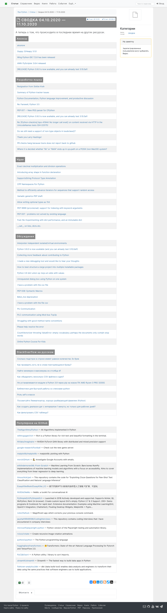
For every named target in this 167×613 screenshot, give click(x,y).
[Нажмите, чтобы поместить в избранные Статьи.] (29, 582)
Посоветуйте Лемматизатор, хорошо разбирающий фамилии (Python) (51, 400)
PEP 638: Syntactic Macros (29, 291)
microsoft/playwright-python (30, 528)
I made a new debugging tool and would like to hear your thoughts (48, 261)
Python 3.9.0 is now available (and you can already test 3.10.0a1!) (47, 249)
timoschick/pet (24, 477)
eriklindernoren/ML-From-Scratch (32, 465)
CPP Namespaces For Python (30, 184)
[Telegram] (101, 582)
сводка (131, 33)
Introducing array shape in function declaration (39, 172)
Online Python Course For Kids (31, 341)
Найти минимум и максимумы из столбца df (39, 371)
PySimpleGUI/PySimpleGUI (29, 498)
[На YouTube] (153, 606)
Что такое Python (11, 605)
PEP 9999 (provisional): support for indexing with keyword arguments (49, 208)
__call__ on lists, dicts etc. (29, 226)
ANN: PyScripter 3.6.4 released (31, 63)
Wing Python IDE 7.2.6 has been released (36, 57)
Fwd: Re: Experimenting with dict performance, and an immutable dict (49, 220)
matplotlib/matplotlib (27, 453)
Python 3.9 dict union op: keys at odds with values (40, 273)
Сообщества (57, 608)
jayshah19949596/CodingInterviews (33, 519)
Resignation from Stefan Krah (30, 86)
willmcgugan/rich (25, 435)
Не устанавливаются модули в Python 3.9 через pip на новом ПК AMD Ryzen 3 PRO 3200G (61, 382)
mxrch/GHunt (23, 459)
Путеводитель (50, 605)
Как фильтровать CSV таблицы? (32, 412)
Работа (53, 3)
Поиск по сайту (22, 608)
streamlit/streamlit (25, 560)
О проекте (24, 605)
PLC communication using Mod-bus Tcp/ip (37, 315)
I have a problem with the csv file (32, 285)
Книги (45, 3)
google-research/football (28, 447)
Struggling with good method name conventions (39, 321)
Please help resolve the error (30, 327)
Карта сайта (9, 608)
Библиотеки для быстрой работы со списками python (43, 388)
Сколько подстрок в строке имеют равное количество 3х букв (48, 359)
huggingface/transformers (29, 546)
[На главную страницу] (5, 3)
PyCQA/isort (23, 554)
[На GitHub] (149, 606)
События (62, 3)
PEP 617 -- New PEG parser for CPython (36, 110)
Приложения (97, 608)
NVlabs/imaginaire (25, 441)
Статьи (14, 3)
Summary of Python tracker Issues (33, 92)
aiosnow (21, 45)
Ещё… (71, 3)
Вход (161, 3)
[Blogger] (104, 582)
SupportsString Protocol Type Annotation (36, 178)
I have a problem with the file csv (32, 303)
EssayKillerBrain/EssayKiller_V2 (31, 486)
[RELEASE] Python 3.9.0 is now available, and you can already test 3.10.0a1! (52, 69)
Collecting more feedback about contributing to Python (43, 255)
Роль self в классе (26, 394)
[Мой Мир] (97, 582)
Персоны (86, 608)
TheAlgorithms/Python (27, 429)
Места (47, 608)
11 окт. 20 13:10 (94, 19)
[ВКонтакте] (91, 582)
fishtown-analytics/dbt (27, 566)
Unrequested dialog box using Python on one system (41, 279)
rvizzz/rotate (23, 534)
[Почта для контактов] (144, 606)
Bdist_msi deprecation (27, 297)
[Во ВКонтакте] (157, 606)
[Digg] (111, 582)
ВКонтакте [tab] (25, 592)
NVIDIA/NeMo (23, 492)
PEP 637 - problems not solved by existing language (41, 214)
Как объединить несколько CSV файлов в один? (40, 376)
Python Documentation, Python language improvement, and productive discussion (55, 98)
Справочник (26, 3)
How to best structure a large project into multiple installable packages (50, 267)
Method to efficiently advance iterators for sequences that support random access (55, 190)
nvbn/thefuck (23, 513)
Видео (37, 3)
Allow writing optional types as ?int (33, 202)
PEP (79, 608)
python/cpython (24, 540)
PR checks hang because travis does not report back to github (46, 143)
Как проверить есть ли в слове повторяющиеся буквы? (44, 365)
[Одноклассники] (94, 582)
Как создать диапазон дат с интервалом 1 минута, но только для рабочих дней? (56, 406)
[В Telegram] (161, 606)
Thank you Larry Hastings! (29, 137)
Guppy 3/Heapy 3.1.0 (27, 51)
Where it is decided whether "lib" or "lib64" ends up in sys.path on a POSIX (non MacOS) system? (62, 149)
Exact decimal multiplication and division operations (41, 166)
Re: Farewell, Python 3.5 (28, 104)
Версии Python (70, 608)
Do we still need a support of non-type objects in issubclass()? (46, 131)
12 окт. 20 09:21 (109, 19)
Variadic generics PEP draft (30, 196)
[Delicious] (108, 582)
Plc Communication (26, 309)
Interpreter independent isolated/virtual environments (42, 243)
